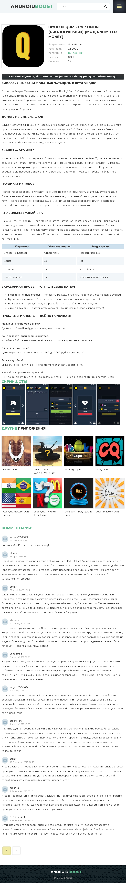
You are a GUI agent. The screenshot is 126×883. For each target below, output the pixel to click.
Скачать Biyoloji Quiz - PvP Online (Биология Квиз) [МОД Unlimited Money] (63, 76)
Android (32, 6)
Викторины (75, 53)
